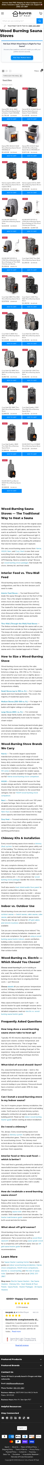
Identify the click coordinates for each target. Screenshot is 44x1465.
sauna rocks (16, 1211)
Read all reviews (22, 1345)
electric (11, 986)
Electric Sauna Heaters (20, 1281)
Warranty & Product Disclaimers (22, 1457)
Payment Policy (11, 1452)
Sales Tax (6, 1454)
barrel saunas (21, 914)
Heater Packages (26, 1287)
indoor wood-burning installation (22, 1265)
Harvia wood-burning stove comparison (23, 776)
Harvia (38, 548)
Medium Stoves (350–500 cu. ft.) (14, 701)
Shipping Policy (7, 1449)
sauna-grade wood (35, 1241)
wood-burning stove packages (16, 563)
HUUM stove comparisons (27, 1268)
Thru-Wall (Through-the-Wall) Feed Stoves (19, 623)
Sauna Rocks (13, 1287)
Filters (37, 70)
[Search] (39, 21)
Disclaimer (16, 1454)
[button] (3, 71)
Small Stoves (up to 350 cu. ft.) (14, 691)
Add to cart (11, 119)
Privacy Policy (34, 1449)
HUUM (3, 551)
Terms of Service (21, 1449)
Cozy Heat (20, 551)
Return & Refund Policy (29, 1447)
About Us (15, 1447)
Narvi (9, 551)
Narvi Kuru (5, 812)
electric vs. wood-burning (11, 1271)
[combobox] (18, 21)
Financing (32, 1452)
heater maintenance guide (11, 1217)
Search (7, 1447)
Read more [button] (16, 1331)
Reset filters (7, 80)
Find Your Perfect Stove (22, 58)
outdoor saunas (7, 914)
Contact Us (23, 1452)
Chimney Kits (14, 1284)
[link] (22, 1339)
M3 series (5, 771)
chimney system (16, 1135)
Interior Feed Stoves (9, 593)
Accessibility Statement (30, 1454)
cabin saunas (33, 914)
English (20, 1428)
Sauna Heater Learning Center (16, 1262)
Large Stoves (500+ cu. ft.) (12, 712)
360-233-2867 (18, 1388)
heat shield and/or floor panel (27, 887)
